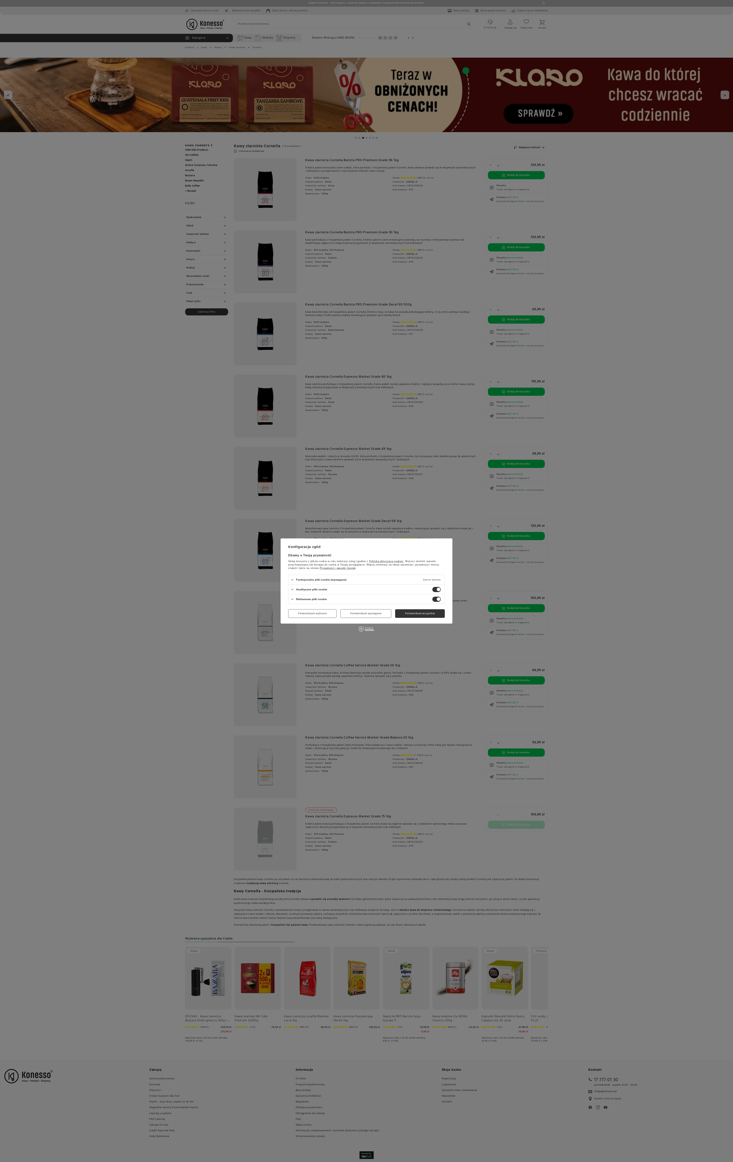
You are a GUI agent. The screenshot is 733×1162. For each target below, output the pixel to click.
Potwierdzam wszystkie (420, 613)
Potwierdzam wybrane (312, 613)
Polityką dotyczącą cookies (386, 561)
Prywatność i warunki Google (338, 568)
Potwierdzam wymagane (365, 613)
